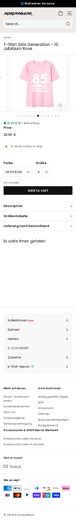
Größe (41, 163)
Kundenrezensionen (17, 406)
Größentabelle (16, 216)
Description (13, 206)
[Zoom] (60, 105)
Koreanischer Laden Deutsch (22, 438)
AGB (40, 402)
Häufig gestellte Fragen (53, 396)
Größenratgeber (14, 418)
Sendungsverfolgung (18, 423)
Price (8, 128)
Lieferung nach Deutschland (26, 226)
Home (7, 37)
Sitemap (43, 414)
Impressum (46, 408)
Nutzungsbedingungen (53, 419)
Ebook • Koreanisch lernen (16, 398)
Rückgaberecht (48, 425)
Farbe (8, 163)
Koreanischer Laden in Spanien (24, 444)
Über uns (10, 412)
